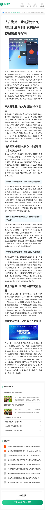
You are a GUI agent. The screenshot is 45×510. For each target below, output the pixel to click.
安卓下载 (29, 6)
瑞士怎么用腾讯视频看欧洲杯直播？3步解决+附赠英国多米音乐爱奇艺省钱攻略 (24, 478)
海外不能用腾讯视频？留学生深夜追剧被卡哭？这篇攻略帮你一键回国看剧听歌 (24, 451)
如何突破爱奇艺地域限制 (13, 417)
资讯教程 (42, 6)
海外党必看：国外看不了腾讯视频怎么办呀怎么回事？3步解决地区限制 (24, 460)
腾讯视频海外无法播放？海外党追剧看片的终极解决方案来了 (24, 482)
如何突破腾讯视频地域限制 (13, 392)
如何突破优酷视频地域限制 (13, 426)
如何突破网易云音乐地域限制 (14, 405)
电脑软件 (22, 6)
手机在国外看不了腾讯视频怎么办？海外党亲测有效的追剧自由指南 (24, 469)
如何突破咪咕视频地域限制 (13, 430)
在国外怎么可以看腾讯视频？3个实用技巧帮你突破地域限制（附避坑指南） (24, 455)
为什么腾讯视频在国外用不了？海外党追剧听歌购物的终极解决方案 (24, 464)
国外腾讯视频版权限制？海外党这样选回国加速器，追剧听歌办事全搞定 (24, 446)
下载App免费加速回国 (22, 502)
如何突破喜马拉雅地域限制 (13, 422)
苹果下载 (35, 6)
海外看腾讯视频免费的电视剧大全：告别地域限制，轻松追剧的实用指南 (24, 473)
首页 (12, 12)
